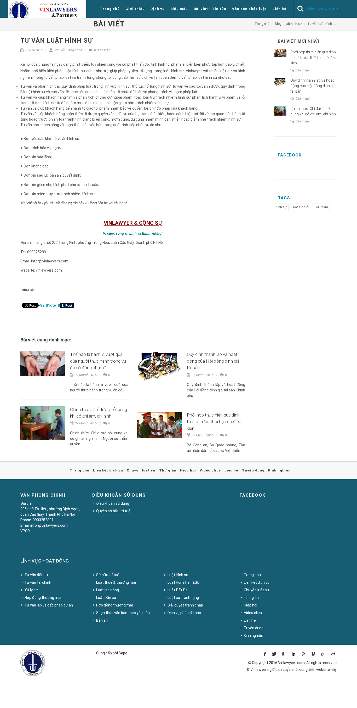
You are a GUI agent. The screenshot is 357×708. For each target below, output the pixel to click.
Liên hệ (279, 9)
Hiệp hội (188, 470)
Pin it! (43, 305)
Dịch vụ (158, 9)
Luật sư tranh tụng (183, 597)
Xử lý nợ (31, 590)
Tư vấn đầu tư (36, 575)
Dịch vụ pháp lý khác (184, 613)
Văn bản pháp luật (249, 9)
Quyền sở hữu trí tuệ (113, 511)
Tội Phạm (321, 207)
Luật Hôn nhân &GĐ (184, 582)
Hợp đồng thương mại (43, 597)
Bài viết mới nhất (299, 41)
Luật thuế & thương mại (116, 582)
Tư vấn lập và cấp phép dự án (49, 605)
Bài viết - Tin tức (210, 9)
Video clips (210, 470)
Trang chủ (110, 9)
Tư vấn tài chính (38, 582)
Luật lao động (107, 590)
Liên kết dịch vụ (108, 470)
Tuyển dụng (253, 470)
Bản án (102, 620)
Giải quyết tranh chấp (185, 605)
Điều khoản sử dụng (112, 503)
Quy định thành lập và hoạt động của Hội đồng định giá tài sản (213, 361)
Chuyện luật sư (141, 470)
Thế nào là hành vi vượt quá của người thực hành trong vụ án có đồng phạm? (98, 361)
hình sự (281, 207)
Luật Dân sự (106, 597)
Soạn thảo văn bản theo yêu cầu (123, 613)
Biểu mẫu (179, 9)
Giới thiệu (135, 9)
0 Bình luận (101, 50)
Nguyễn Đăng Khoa (68, 50)
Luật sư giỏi (300, 207)
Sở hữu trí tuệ (107, 575)
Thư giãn (167, 470)
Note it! (54, 305)
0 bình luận (303, 70)
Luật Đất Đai (178, 590)
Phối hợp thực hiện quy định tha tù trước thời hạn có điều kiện (214, 421)
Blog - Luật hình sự (288, 24)
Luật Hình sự (178, 575)
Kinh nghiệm (280, 470)
